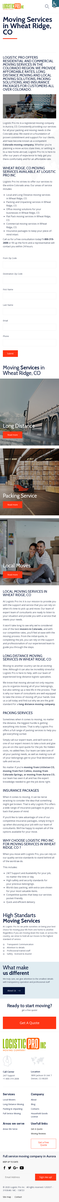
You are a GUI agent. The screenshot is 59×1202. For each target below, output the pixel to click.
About (34, 1099)
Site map (7, 1197)
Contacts (35, 1108)
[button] (12, 434)
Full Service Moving (12, 1113)
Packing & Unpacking (12, 1108)
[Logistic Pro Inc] (13, 6)
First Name (8, 289)
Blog (33, 1104)
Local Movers (9, 1099)
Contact (18, 1197)
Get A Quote (37, 1129)
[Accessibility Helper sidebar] (55, 3)
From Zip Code (10, 258)
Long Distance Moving (13, 1104)
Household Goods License (39, 1115)
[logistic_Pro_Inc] (24, 1050)
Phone (6, 336)
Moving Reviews (38, 1133)
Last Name (8, 305)
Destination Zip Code (12, 273)
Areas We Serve (10, 1129)
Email (5, 320)
